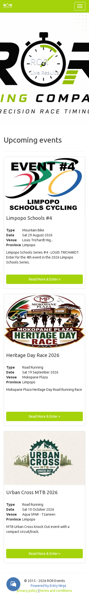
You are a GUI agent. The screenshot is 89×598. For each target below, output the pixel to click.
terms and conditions (56, 591)
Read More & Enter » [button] (44, 279)
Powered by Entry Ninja (48, 586)
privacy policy (27, 591)
